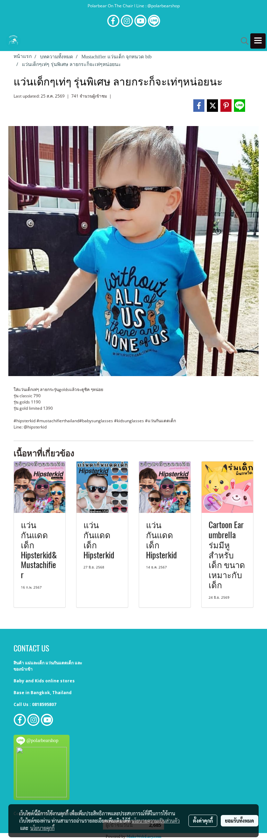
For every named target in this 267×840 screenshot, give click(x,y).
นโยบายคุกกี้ (42, 828)
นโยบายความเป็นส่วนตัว (155, 820)
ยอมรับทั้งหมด (239, 820)
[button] (242, 41)
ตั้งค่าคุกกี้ (203, 820)
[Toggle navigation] (258, 41)
